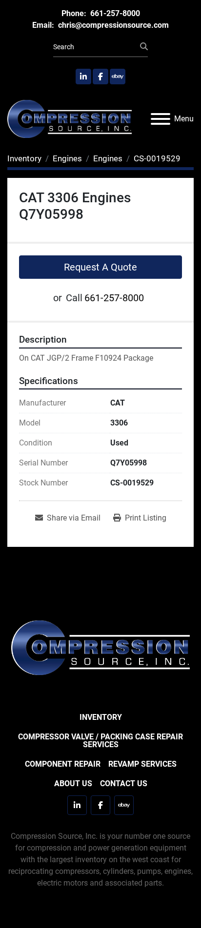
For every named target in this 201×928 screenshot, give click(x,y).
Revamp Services (142, 764)
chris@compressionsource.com (112, 25)
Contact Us (123, 783)
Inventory (101, 717)
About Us (73, 783)
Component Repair (62, 764)
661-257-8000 (114, 13)
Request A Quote (100, 267)
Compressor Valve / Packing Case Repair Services (100, 740)
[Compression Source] (100, 647)
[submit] (144, 47)
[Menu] (160, 119)
